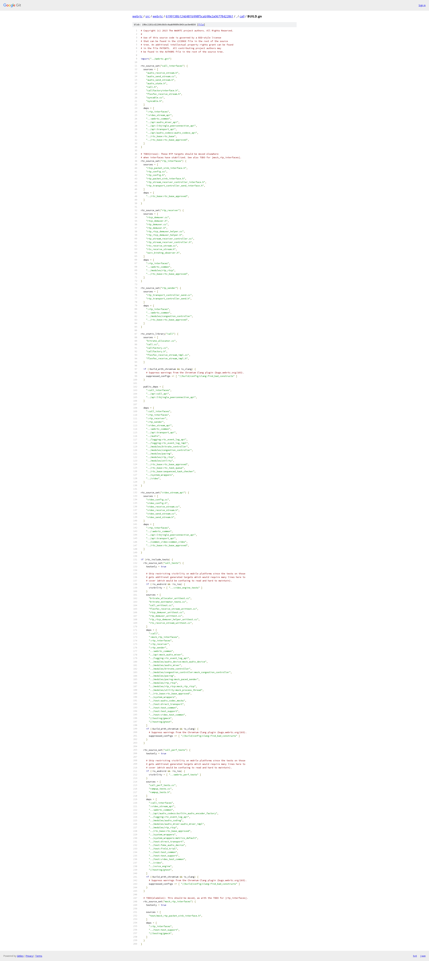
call (242, 16)
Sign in (422, 5)
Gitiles (20, 955)
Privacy (29, 955)
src (147, 16)
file (201, 24)
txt (415, 955)
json (423, 955)
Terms (38, 955)
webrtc (137, 16)
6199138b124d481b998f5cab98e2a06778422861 (199, 16)
